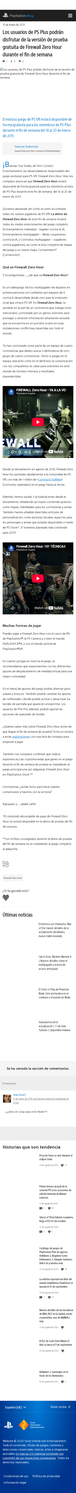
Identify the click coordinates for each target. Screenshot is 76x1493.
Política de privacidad (46, 1476)
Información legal (15, 1482)
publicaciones (21, 736)
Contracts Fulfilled (50, 479)
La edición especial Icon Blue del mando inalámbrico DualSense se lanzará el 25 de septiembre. (56, 1282)
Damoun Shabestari (26, 146)
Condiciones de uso (16, 1476)
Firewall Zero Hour (13, 877)
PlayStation (22, 16)
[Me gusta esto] (62, 1165)
